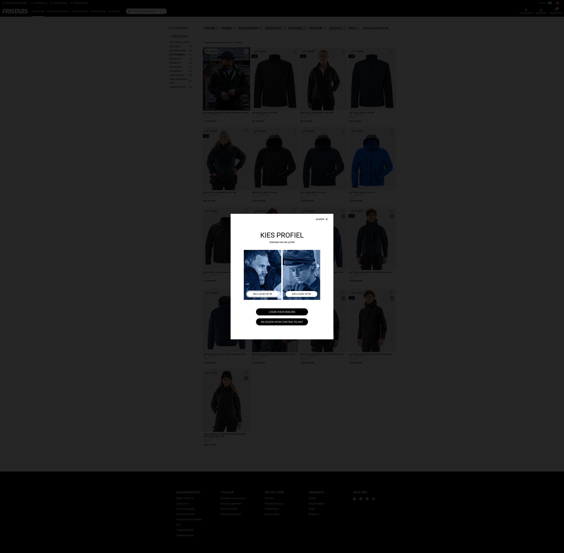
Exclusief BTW (301, 294)
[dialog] (282, 276)
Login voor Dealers (282, 312)
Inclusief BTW (262, 294)
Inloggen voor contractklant (282, 321)
